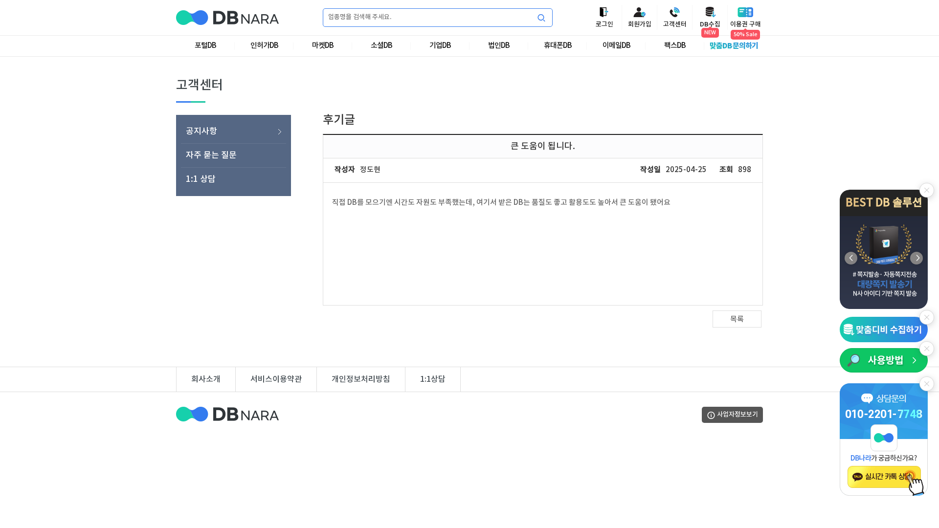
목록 (737, 319)
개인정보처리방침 (361, 379)
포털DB (205, 46)
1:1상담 (433, 379)
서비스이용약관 (276, 379)
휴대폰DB (558, 46)
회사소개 (206, 379)
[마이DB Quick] (883, 329)
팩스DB (675, 46)
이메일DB (616, 46)
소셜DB (381, 46)
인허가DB (264, 46)
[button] (916, 258)
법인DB (499, 46)
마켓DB (323, 46)
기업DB (440, 46)
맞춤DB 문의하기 (734, 46)
